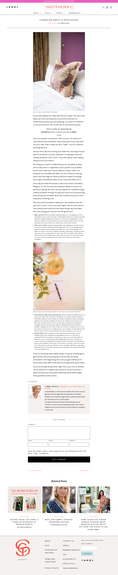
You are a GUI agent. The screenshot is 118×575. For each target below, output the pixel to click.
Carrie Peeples (65, 23)
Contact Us (68, 541)
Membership (74, 13)
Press (66, 545)
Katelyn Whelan (25, 527)
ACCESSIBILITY (69, 559)
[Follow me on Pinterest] (15, 7)
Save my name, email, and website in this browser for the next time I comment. (57, 452)
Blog (47, 13)
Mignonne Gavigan (60, 525)
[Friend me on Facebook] (12, 7)
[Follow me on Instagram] (7, 7)
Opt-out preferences (70, 568)
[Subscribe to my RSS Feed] (17, 7)
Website (72, 440)
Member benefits (71, 550)
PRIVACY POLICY (52, 568)
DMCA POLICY (69, 564)
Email (51, 440)
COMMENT (32, 424)
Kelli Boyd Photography (48, 112)
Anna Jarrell (95, 529)
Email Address (87, 544)
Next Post (84, 470)
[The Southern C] (59, 7)
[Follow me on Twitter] (9, 7)
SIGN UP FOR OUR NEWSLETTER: (92, 540)
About (36, 13)
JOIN (45, 1)
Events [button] (59, 13)
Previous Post (35, 470)
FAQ (64, 554)
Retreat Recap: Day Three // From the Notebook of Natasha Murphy (24, 522)
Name (30, 440)
